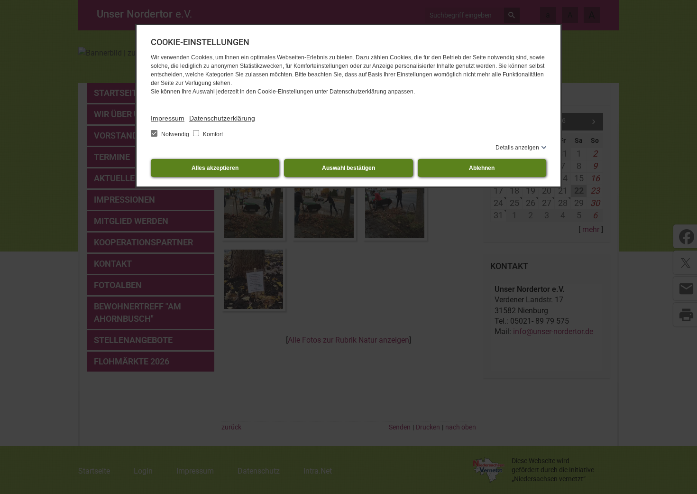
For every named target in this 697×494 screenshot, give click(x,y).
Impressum (167, 118)
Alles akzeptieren (215, 168)
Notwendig (175, 134)
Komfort (212, 134)
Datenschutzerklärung (222, 118)
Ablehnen (482, 168)
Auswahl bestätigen (348, 168)
